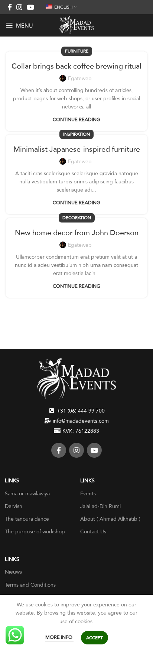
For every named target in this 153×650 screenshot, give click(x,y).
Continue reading (76, 119)
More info (59, 636)
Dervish (13, 506)
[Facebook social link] (10, 7)
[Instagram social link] (19, 7)
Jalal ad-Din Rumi (100, 506)
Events (88, 493)
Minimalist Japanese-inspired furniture (76, 149)
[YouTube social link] (30, 7)
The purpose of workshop (35, 531)
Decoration (76, 218)
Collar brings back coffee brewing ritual (76, 66)
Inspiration (76, 134)
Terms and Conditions (30, 585)
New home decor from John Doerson (77, 232)
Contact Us (93, 531)
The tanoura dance (27, 519)
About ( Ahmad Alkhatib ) (110, 519)
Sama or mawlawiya (27, 493)
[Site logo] (76, 24)
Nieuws (13, 572)
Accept (94, 638)
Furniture (76, 51)
